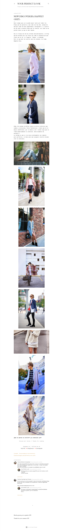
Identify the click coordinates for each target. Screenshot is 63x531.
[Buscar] (48, 3)
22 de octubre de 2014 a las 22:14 (37, 479)
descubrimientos (26, 455)
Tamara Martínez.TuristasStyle (23, 462)
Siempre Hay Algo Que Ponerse (24, 479)
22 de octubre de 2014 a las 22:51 (35, 469)
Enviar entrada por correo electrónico (27, 453)
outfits (33, 455)
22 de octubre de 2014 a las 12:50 (36, 462)
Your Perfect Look (28, 3)
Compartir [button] (16, 453)
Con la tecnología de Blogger (32, 527)
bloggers (20, 455)
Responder (19, 476)
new (31, 455)
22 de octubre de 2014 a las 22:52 (35, 487)
